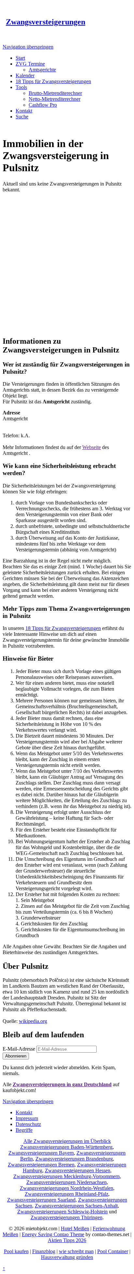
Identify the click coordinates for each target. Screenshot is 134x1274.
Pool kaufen (16, 1251)
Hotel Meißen (75, 1228)
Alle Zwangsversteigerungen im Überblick (67, 1141)
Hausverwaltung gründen (67, 1257)
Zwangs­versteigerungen (45, 22)
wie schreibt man (76, 1251)
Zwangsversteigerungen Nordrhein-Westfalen (66, 1188)
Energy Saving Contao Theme (53, 1234)
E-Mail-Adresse (19, 1049)
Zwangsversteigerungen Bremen (41, 1164)
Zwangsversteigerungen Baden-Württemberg (66, 1147)
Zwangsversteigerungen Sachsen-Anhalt (76, 1205)
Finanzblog (43, 1251)
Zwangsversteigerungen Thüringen (66, 1217)
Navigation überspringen (28, 47)
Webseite (91, 447)
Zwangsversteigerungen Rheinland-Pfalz (66, 1194)
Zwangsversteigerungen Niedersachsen (66, 1182)
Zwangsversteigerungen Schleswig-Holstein (62, 1211)
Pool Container (112, 1251)
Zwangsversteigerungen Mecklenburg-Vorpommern (66, 1176)
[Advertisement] (67, 263)
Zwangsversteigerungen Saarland (41, 1200)
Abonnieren (15, 1056)
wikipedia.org (33, 1021)
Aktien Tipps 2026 (67, 1240)
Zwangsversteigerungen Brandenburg (74, 1159)
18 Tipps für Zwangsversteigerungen (63, 628)
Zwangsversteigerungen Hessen (77, 1170)
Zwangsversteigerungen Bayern (41, 1153)
